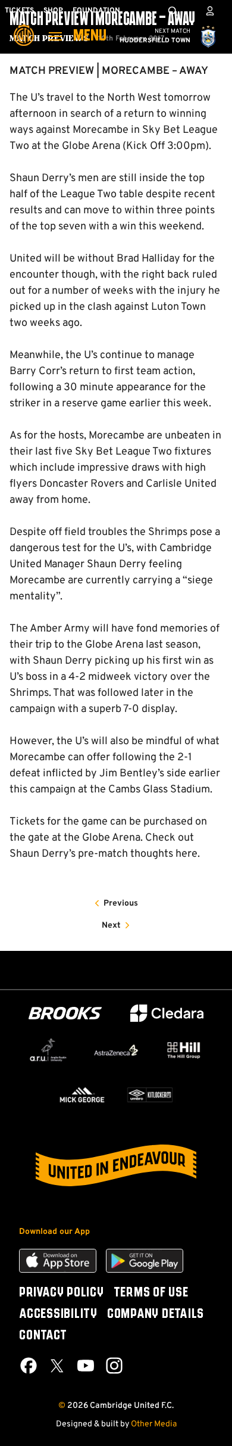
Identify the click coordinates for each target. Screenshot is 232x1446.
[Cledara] (167, 1013)
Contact (43, 1336)
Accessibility (58, 1314)
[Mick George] (82, 1094)
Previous (121, 903)
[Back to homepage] (24, 27)
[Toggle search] (172, 11)
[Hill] (184, 1050)
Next (111, 926)
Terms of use (151, 1293)
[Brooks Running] (65, 1013)
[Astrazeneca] (116, 1050)
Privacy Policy (61, 1293)
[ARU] (48, 1050)
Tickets (19, 10)
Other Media (154, 1424)
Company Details (155, 1314)
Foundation (96, 10)
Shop (53, 10)
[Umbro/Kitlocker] (150, 1094)
